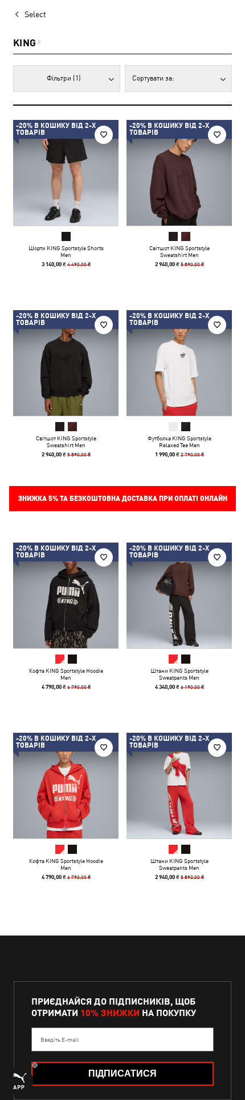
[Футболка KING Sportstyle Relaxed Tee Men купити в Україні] (179, 363)
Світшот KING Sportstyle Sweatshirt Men (179, 251)
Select (35, 14)
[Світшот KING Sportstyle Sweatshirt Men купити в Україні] (179, 173)
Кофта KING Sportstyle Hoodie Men (66, 674)
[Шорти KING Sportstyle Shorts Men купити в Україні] (66, 173)
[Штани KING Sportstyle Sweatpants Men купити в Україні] (179, 595)
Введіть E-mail (59, 1039)
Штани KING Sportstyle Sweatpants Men (179, 674)
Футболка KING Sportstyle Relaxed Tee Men (179, 441)
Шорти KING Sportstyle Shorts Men (66, 251)
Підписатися (122, 1073)
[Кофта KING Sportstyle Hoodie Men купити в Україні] (66, 595)
